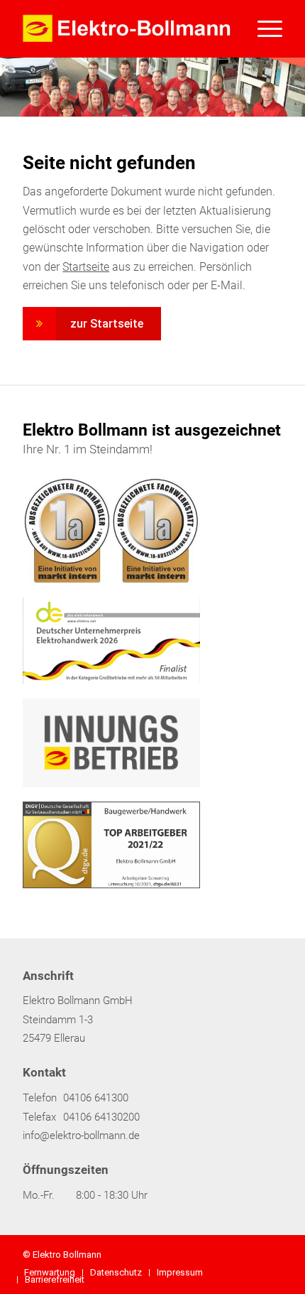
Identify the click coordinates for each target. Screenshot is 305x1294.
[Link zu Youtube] (271, 1252)
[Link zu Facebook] (229, 1252)
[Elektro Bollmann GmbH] (126, 28)
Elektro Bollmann (67, 1254)
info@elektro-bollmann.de (81, 1135)
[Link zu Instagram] (250, 1252)
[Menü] (262, 28)
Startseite (85, 267)
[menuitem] (262, 28)
